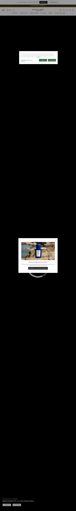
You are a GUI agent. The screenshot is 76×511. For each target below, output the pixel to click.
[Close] (55, 240)
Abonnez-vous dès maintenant (38, 268)
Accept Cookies (52, 60)
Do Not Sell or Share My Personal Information (27, 60)
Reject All (43, 60)
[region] (38, 57)
